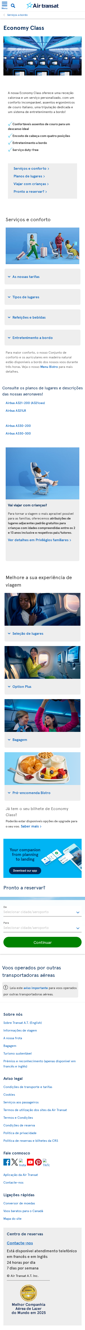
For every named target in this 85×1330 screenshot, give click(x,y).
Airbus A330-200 (18, 425)
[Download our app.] (42, 876)
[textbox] (42, 911)
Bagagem (9, 1045)
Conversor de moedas (19, 1203)
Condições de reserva (19, 1125)
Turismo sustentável (17, 1053)
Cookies (9, 1094)
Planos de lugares (28, 175)
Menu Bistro (49, 366)
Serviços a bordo (17, 14)
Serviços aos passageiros (21, 1102)
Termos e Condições (18, 1117)
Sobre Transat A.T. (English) (22, 1022)
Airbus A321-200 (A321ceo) (25, 403)
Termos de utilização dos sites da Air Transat (35, 1110)
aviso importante (36, 988)
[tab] (42, 276)
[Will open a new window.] (6, 1163)
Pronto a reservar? (29, 191)
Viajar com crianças (30, 183)
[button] (42, 942)
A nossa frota (12, 1038)
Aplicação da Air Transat (20, 1175)
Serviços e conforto (30, 168)
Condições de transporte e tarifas (27, 1087)
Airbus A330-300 (18, 433)
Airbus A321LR (16, 410)
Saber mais (30, 825)
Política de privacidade (19, 1133)
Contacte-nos (13, 1182)
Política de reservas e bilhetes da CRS (30, 1140)
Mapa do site (12, 1218)
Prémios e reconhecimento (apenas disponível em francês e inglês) (39, 1063)
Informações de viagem (20, 1030)
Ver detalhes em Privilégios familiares (38, 539)
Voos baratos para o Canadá (23, 1211)
